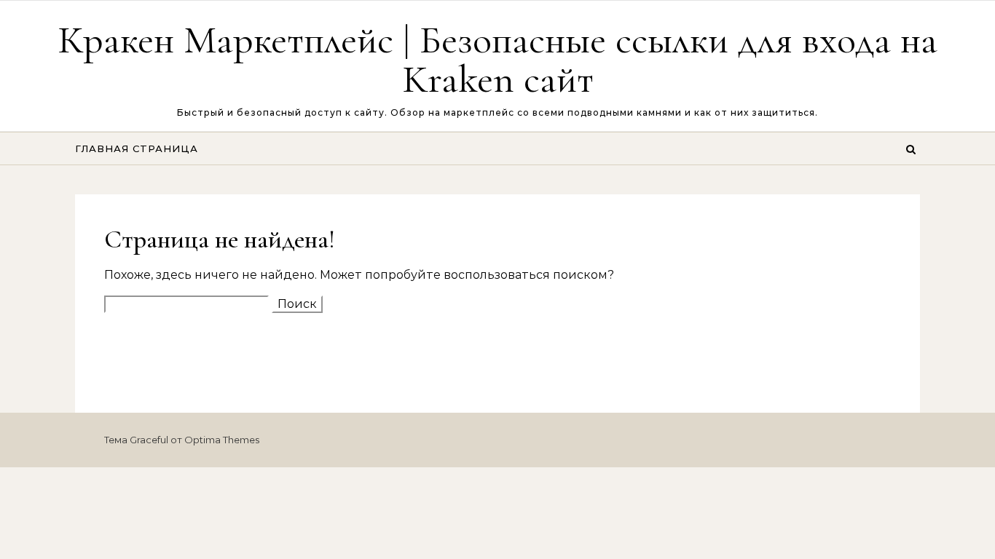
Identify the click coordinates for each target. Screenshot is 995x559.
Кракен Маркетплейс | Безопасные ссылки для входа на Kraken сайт (497, 59)
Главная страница (136, 148)
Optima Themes (221, 439)
